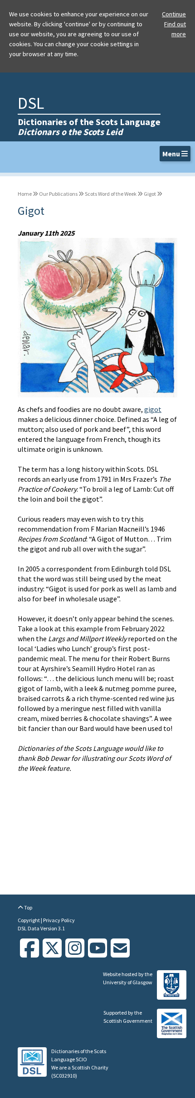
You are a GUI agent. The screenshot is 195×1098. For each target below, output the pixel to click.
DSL (31, 103)
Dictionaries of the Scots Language (89, 126)
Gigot (150, 193)
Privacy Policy (59, 920)
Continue (174, 14)
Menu (171, 153)
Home (25, 193)
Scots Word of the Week (110, 193)
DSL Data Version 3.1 (41, 928)
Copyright (29, 920)
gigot (152, 409)
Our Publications (58, 193)
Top (27, 907)
